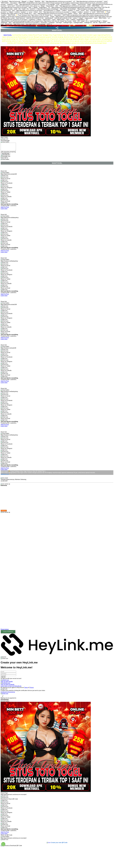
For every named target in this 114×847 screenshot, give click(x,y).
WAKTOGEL (8, 35)
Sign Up (3, 676)
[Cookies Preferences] (3, 844)
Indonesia (3, 510)
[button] (57, 574)
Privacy (31, 687)
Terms (26, 687)
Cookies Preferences (8, 631)
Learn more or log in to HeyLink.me (11, 686)
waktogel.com (5, 474)
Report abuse (5, 629)
